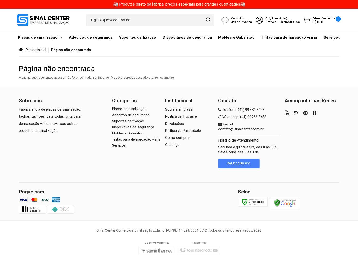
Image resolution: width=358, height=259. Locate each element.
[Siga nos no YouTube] (287, 113)
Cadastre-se (289, 22)
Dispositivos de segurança (133, 127)
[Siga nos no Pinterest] (305, 113)
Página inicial (36, 50)
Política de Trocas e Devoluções (181, 120)
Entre (269, 22)
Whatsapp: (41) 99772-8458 (243, 117)
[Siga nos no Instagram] (296, 113)
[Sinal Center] (43, 20)
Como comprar (177, 137)
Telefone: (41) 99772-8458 (242, 109)
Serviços (119, 145)
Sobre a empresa (179, 109)
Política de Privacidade (183, 130)
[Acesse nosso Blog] (314, 113)
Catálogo (172, 145)
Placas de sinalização (129, 109)
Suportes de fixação (128, 121)
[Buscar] (208, 20)
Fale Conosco (238, 163)
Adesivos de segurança (131, 115)
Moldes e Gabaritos (127, 133)
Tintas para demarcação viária (136, 139)
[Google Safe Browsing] (285, 202)
